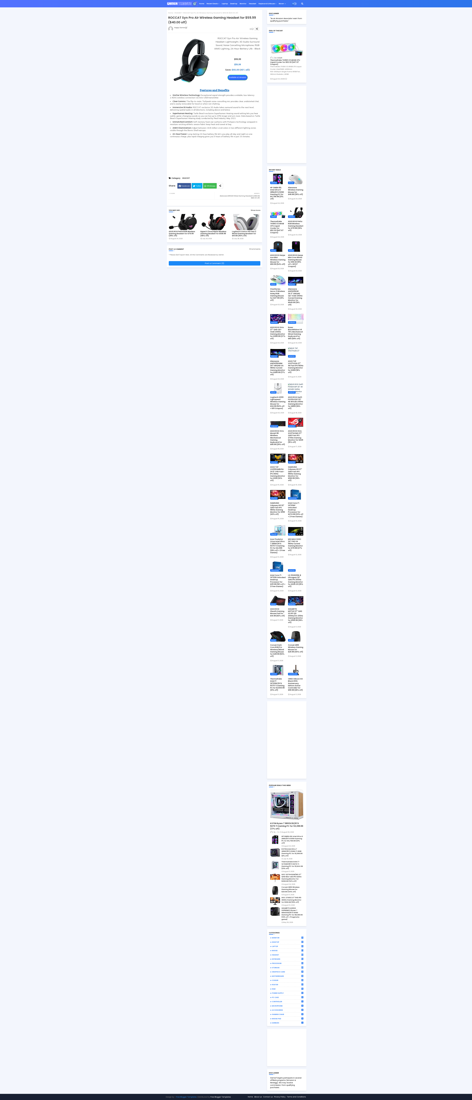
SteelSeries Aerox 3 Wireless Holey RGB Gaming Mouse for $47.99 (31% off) (277, 294)
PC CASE (287, 997)
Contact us (268, 1097)
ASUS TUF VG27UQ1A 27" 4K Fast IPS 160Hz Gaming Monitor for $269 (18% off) (295, 366)
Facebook (186, 186)
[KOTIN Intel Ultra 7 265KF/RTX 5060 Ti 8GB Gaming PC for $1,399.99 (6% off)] (275, 852)
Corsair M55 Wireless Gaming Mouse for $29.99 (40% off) (295, 648)
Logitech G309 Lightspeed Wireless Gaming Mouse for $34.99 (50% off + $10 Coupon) (277, 402)
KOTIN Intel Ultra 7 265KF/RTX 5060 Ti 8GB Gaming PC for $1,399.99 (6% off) (291, 852)
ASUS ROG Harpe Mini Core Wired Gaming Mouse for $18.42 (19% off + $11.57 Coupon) (295, 261)
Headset (252, 3)
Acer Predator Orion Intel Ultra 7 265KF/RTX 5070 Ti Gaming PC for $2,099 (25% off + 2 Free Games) (277, 546)
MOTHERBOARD (287, 976)
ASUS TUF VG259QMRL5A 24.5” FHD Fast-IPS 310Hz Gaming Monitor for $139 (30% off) (277, 474)
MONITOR (287, 938)
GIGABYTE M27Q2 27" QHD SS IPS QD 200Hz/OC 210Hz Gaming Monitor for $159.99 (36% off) (295, 616)
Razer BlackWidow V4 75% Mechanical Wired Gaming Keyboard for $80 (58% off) (295, 333)
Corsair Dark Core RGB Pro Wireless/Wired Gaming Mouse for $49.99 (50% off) (277, 650)
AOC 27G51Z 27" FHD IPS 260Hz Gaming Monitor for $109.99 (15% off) (291, 900)
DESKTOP (287, 942)
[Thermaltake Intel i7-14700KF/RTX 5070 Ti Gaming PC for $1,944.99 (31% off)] (275, 865)
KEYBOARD (287, 959)
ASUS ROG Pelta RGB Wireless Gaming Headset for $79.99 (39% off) (182, 233)
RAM (287, 989)
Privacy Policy (280, 1097)
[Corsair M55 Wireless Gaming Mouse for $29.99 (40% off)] (275, 890)
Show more (255, 210)
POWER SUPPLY (287, 993)
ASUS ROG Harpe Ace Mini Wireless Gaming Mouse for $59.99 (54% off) (277, 259)
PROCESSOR (287, 963)
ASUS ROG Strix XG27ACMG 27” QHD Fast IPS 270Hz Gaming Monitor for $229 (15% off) (295, 436)
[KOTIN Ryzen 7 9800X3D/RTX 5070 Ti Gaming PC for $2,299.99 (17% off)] (286, 805)
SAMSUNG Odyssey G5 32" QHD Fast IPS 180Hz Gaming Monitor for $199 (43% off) (277, 508)
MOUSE (287, 950)
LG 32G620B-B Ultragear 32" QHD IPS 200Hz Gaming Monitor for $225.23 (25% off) (295, 580)
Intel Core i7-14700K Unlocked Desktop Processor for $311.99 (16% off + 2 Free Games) (278, 580)
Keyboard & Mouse (267, 3)
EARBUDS (287, 1023)
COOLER (287, 980)
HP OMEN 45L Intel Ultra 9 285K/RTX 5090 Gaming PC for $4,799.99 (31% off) (277, 193)
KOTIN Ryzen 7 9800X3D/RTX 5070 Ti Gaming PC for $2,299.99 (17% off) (286, 826)
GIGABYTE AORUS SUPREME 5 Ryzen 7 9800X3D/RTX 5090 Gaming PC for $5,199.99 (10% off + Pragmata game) (292, 914)
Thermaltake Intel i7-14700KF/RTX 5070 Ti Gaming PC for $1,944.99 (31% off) (277, 684)
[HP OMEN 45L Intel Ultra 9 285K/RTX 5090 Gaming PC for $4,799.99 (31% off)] (275, 839)
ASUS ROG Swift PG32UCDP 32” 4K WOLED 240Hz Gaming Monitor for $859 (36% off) (295, 402)
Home (201, 3)
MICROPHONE (287, 1006)
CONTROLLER (287, 1001)
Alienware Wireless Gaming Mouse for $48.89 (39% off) (295, 190)
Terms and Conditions (296, 1097)
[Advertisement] (214, 156)
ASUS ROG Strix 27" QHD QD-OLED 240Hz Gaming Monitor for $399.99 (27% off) (277, 333)
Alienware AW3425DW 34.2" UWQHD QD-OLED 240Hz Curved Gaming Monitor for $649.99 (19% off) (295, 297)
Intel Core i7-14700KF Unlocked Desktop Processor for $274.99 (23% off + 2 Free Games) (295, 510)
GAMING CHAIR (287, 1014)
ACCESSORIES (287, 1010)
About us (258, 1097)
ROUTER (287, 984)
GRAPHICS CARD (287, 972)
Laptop (225, 3)
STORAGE (287, 967)
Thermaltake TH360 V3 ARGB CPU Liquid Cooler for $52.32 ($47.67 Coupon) (285, 62)
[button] (302, 3)
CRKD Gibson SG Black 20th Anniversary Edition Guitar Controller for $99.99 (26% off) (295, 684)
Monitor (243, 3)
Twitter (198, 186)
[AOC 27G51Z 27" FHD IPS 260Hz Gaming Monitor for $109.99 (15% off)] (275, 901)
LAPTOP (287, 946)
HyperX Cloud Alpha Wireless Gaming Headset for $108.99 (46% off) (213, 233)
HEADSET (178, 13)
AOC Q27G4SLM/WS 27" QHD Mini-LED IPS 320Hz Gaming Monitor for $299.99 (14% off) (291, 877)
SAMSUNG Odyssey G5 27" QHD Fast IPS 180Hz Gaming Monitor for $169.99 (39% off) (295, 474)
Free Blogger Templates (186, 1097)
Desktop (233, 3)
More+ (281, 3)
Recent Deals (212, 3)
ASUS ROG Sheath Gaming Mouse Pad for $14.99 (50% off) (277, 612)
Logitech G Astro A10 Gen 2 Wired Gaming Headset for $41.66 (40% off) (244, 233)
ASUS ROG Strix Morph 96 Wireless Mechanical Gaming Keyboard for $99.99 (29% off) (277, 438)
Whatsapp (211, 186)
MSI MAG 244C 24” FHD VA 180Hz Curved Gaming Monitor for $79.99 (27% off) (295, 544)
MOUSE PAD (287, 1019)
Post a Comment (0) (214, 263)
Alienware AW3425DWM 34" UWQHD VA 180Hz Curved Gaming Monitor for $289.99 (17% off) (277, 368)
